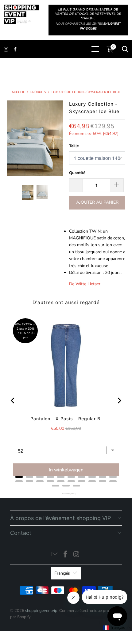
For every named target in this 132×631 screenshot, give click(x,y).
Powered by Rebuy (66, 494)
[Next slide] (119, 400)
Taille (74, 146)
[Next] (60, 138)
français (62, 573)
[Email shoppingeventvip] (55, 555)
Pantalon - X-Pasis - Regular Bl (66, 418)
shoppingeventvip (41, 610)
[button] (117, 627)
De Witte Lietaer (84, 284)
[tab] (19, 477)
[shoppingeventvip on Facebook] (65, 555)
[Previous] (9, 138)
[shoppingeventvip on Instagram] (76, 555)
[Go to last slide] (13, 400)
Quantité (77, 173)
